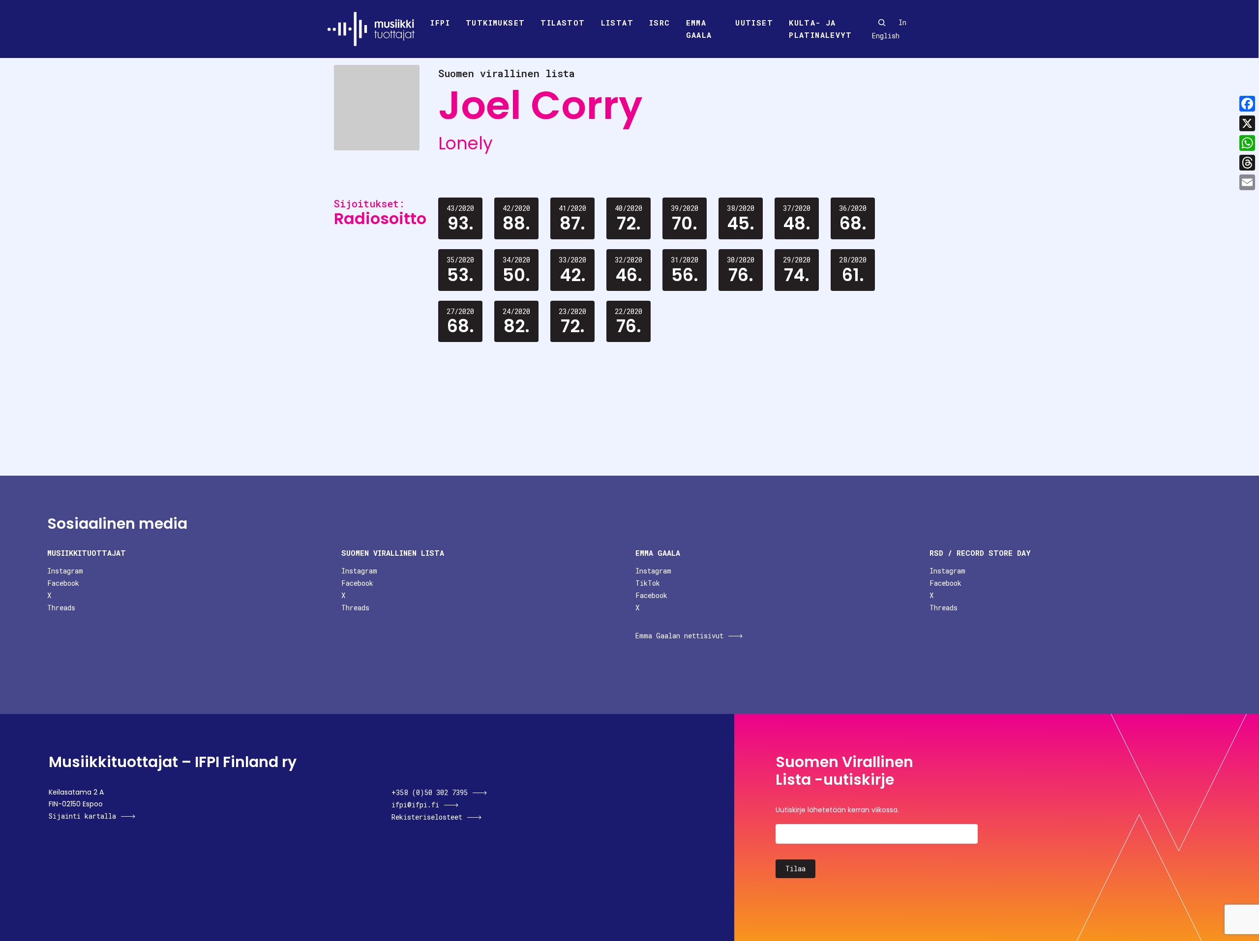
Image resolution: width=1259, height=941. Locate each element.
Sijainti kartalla (82, 816)
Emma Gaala (699, 29)
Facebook (63, 583)
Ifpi (440, 23)
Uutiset (754, 23)
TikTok (647, 583)
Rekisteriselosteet (426, 817)
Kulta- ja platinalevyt (820, 29)
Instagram (65, 570)
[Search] (882, 22)
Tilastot (562, 23)
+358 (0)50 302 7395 (429, 792)
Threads (61, 607)
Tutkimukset (495, 23)
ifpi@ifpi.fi (415, 804)
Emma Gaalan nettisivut (679, 635)
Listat (617, 23)
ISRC (659, 23)
